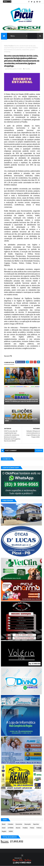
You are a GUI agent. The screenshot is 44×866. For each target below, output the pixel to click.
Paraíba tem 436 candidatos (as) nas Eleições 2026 (21, 420)
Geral (3, 828)
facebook (39, 450)
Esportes (36, 824)
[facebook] (29, 2)
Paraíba (11, 46)
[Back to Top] (22, 855)
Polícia (32, 828)
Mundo (18, 828)
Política (39, 828)
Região (4, 831)
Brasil (3, 824)
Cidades (10, 824)
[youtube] (34, 2)
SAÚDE (11, 831)
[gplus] (40, 2)
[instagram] (37, 2)
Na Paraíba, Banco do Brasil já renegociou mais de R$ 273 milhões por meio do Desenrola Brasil (21, 400)
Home (6, 46)
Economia (19, 824)
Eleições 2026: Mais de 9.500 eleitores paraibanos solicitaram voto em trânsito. (19, 381)
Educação (28, 824)
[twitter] (31, 2)
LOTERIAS (10, 828)
